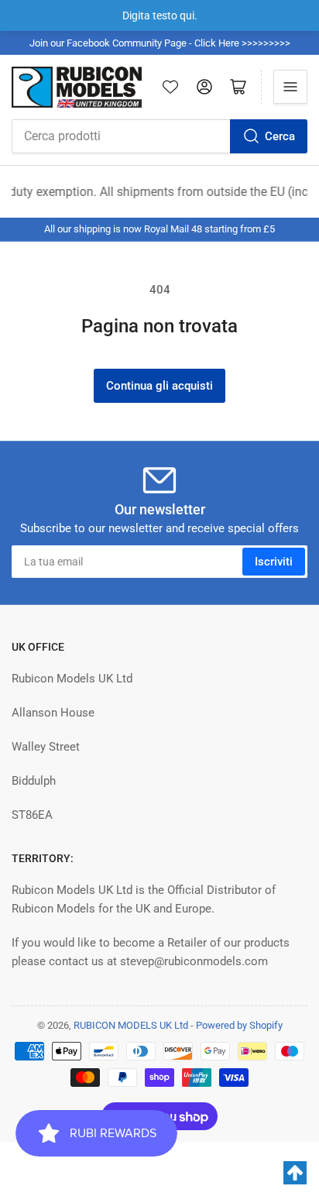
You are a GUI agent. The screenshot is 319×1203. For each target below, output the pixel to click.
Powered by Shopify (239, 1025)
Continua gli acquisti (159, 386)
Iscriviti (274, 562)
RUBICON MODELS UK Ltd (131, 1025)
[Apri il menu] (290, 87)
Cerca (280, 136)
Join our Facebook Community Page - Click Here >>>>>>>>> (159, 43)
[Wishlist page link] (170, 87)
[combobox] (159, 136)
